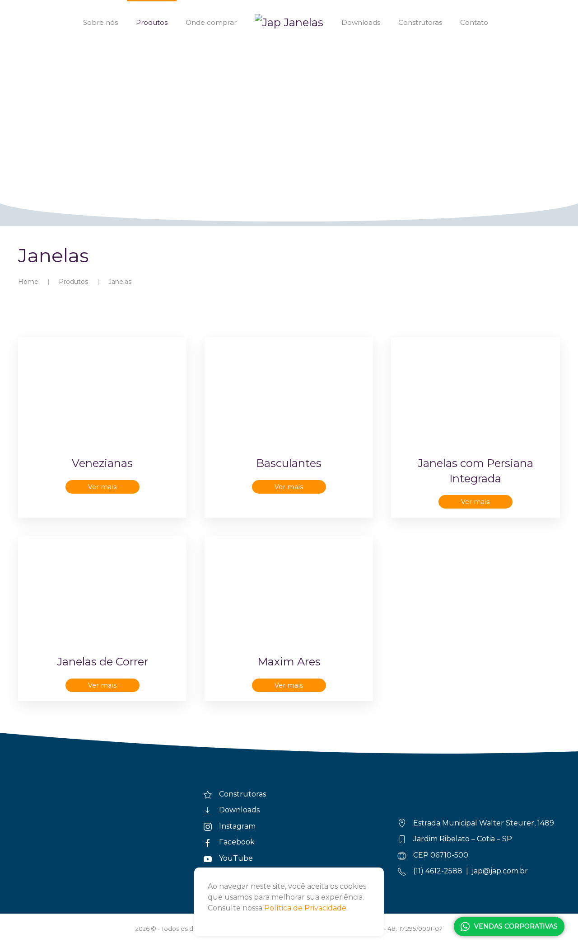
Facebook (237, 842)
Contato (474, 22)
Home (28, 282)
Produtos (152, 22)
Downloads (360, 22)
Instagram (237, 826)
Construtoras (420, 22)
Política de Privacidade (305, 908)
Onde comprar (211, 22)
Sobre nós (100, 22)
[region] (289, 113)
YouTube (236, 858)
